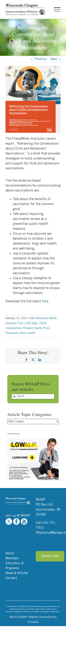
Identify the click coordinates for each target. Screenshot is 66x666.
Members (12, 558)
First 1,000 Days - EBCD (32, 323)
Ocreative (32, 622)
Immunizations (14, 328)
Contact (11, 578)
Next (53, 59)
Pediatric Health (32, 328)
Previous (40, 59)
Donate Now (50, 556)
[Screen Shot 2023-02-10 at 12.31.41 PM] (33, 67)
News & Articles (17, 573)
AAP (32, 318)
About (10, 553)
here (45, 301)
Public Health (27, 333)
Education (11, 323)
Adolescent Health (46, 318)
